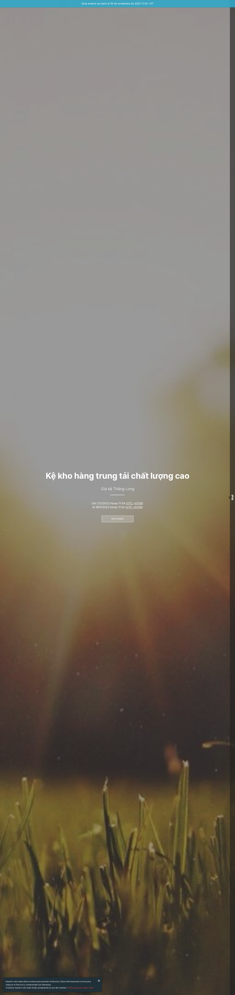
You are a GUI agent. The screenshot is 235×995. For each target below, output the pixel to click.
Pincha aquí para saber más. (80, 988)
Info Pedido (117, 519)
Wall (232, 497)
